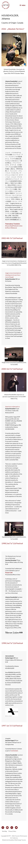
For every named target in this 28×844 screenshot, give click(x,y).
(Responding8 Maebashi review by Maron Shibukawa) (13, 226)
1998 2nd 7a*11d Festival (12, 543)
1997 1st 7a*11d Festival (11, 726)
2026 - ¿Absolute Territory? (12, 29)
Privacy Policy (12, 831)
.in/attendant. (14, 750)
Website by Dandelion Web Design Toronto (14, 840)
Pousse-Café (8, 572)
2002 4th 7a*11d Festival (11, 238)
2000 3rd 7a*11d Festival (11, 369)
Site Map (4, 831)
